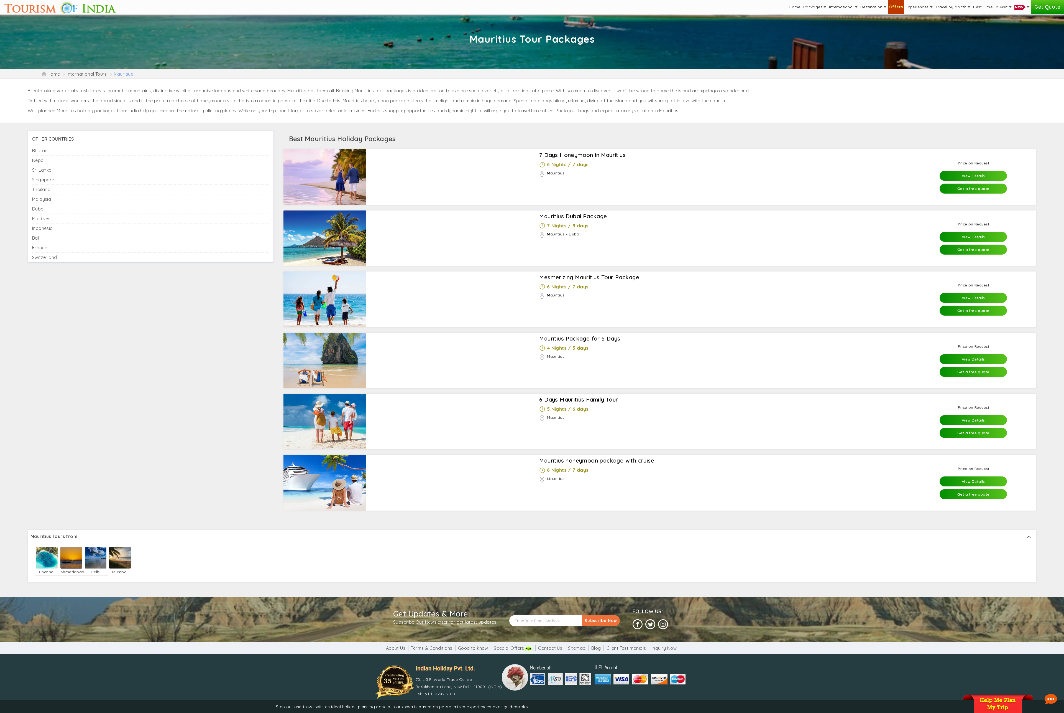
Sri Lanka (42, 170)
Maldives (41, 218)
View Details (973, 175)
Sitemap (577, 648)
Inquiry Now (664, 648)
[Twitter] (650, 624)
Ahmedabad (71, 571)
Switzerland (44, 257)
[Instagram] (663, 624)
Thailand (41, 189)
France (39, 247)
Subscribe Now (601, 620)
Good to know (473, 648)
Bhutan (39, 150)
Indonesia (42, 228)
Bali (36, 238)
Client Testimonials (626, 648)
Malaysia (41, 199)
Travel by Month (951, 6)
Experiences (918, 6)
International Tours (87, 74)
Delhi (95, 571)
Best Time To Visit (991, 6)
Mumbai (119, 571)
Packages (813, 6)
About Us (395, 648)
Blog (596, 648)
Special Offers (509, 648)
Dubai (38, 209)
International (842, 6)
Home (794, 6)
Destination (872, 6)
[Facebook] (638, 624)
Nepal (38, 160)
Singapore (43, 179)
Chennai (47, 571)
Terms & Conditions (431, 648)
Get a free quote (973, 188)
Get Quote (1047, 7)
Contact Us (550, 648)
